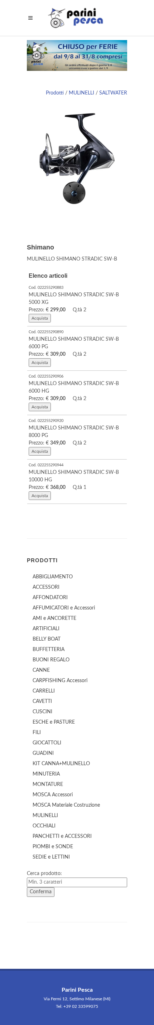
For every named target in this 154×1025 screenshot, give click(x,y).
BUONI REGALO (51, 659)
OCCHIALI (44, 826)
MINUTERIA (46, 774)
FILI (37, 732)
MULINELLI (81, 93)
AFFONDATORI (50, 597)
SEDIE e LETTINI (51, 857)
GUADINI (43, 753)
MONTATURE (48, 784)
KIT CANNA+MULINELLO (61, 763)
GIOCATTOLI (47, 742)
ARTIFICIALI (46, 628)
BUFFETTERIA (48, 649)
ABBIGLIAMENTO (53, 576)
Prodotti (55, 93)
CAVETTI (42, 701)
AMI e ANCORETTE (54, 618)
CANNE (41, 670)
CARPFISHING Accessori (60, 680)
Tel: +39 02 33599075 (77, 1006)
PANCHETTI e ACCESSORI (62, 836)
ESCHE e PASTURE (54, 722)
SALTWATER (113, 93)
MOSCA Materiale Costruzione (66, 805)
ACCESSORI (46, 587)
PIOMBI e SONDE (53, 846)
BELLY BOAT (47, 639)
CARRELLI (44, 691)
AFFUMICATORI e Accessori (64, 608)
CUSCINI (42, 711)
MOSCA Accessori (53, 794)
